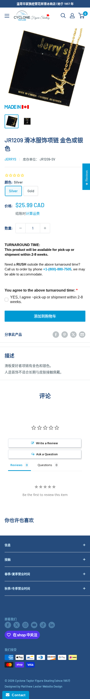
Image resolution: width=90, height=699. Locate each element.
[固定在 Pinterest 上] (64, 334)
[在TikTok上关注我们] (43, 625)
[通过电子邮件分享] (82, 334)
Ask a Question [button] (47, 454)
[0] (81, 15)
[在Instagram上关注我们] (25, 625)
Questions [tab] (45, 465)
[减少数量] (20, 228)
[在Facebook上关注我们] (8, 625)
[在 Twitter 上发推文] (73, 334)
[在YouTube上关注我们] (34, 625)
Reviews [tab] (16, 465)
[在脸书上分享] (56, 334)
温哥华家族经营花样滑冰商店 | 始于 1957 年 (45, 4)
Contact (17, 695)
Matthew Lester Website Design (41, 686)
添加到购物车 (45, 316)
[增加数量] (45, 228)
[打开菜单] (7, 16)
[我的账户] (72, 15)
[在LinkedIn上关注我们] (51, 625)
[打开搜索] (63, 15)
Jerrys (10, 159)
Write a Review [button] (47, 443)
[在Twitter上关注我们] (16, 625)
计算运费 (33, 213)
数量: (9, 228)
